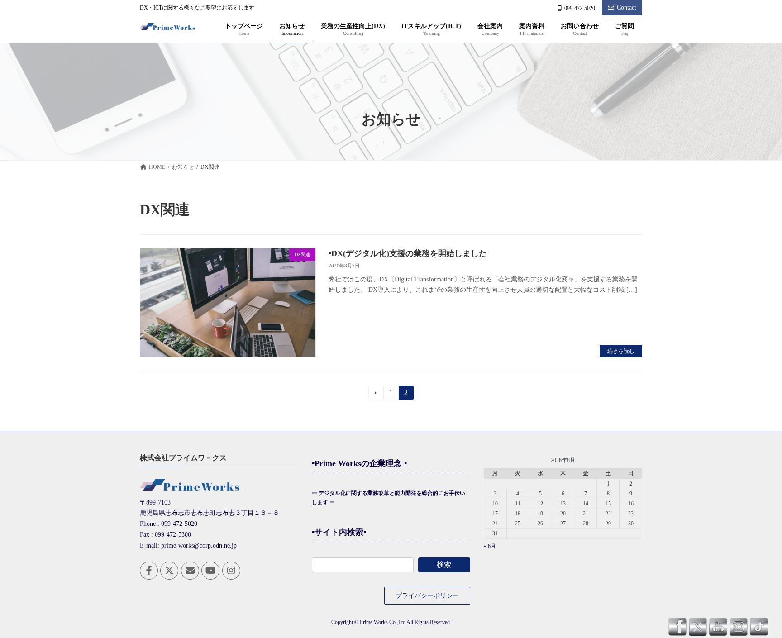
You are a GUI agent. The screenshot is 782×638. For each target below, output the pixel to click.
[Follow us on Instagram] (231, 571)
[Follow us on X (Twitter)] (169, 571)
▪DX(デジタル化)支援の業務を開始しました (408, 253)
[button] (427, 596)
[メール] (190, 571)
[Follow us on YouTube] (210, 571)
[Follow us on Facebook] (149, 571)
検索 (444, 564)
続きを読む (620, 351)
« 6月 (490, 546)
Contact (626, 7)
